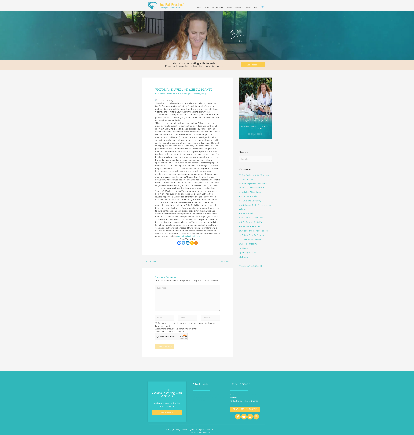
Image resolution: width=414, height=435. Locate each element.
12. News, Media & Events (250, 239)
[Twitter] (183, 243)
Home (199, 7)
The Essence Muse (216, 432)
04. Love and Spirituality (250, 201)
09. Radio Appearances (249, 226)
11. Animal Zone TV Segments (252, 235)
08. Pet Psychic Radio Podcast (253, 222)
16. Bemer (243, 257)
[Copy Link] (192, 243)
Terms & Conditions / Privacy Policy (231, 429)
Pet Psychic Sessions (202, 394)
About (207, 7)
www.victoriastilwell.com (188, 236)
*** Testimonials (246, 179)
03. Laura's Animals (248, 196)
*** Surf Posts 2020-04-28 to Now (254, 175)
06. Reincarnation (247, 213)
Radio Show (239, 7)
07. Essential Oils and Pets (251, 218)
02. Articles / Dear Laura (166, 94)
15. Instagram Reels (248, 252)
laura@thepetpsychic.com (245, 394)
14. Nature (243, 248)
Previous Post (150, 261)
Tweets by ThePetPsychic (251, 266)
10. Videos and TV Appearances (253, 231)
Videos (248, 7)
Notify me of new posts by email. (172, 331)
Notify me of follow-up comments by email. (177, 329)
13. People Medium (248, 244)
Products (229, 7)
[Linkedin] (188, 243)
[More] (196, 243)
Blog (255, 7)
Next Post (227, 261)
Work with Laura (217, 7)
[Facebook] (179, 243)
